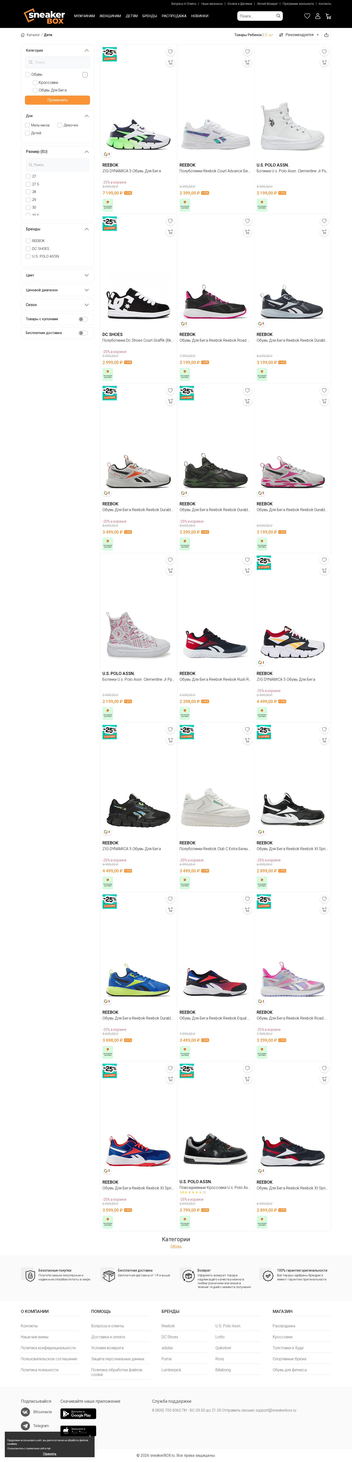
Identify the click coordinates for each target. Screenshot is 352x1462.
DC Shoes (170, 1337)
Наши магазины (212, 3)
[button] (318, 16)
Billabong (223, 1370)
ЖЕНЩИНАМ (110, 16)
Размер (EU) (36, 151)
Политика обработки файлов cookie (116, 1372)
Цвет (30, 275)
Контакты (325, 3)
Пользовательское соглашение (49, 1359)
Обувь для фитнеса (290, 1370)
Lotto (220, 1337)
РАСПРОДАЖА (174, 16)
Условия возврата (107, 1348)
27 (34, 176)
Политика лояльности (39, 1370)
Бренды (33, 229)
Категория (34, 50)
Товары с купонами (42, 319)
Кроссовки (282, 1337)
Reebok (168, 1326)
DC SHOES (40, 249)
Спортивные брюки (289, 1359)
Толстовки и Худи (288, 1348)
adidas (167, 1348)
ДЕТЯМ (132, 16)
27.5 (35, 184)
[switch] (83, 319)
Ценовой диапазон (42, 290)
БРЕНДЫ (149, 16)
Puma (166, 1359)
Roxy (220, 1359)
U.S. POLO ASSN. (46, 256)
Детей (36, 133)
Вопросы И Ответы (183, 3)
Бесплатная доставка (44, 333)
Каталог (33, 35)
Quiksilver (223, 1348)
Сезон (31, 304)
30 (34, 207)
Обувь (176, 1246)
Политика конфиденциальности (48, 1348)
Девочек (71, 125)
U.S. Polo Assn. (228, 1326)
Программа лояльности (298, 3)
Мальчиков (40, 125)
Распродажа (284, 1326)
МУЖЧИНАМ (84, 16)
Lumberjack (171, 1370)
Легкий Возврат (267, 3)
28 (34, 192)
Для (29, 116)
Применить (57, 100)
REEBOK (38, 241)
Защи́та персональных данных (117, 1359)
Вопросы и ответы (107, 1326)
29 (34, 200)
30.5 (35, 215)
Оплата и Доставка (239, 3)
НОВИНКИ (199, 16)
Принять (50, 1454)
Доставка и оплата (108, 1337)
